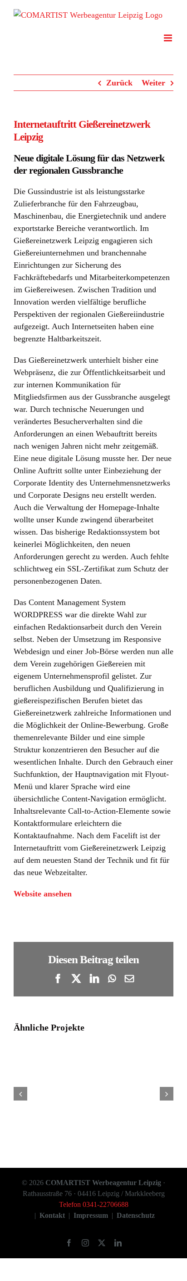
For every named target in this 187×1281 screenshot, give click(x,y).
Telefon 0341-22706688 (93, 1204)
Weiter (153, 82)
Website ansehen (43, 893)
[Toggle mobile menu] (168, 38)
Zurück (119, 82)
